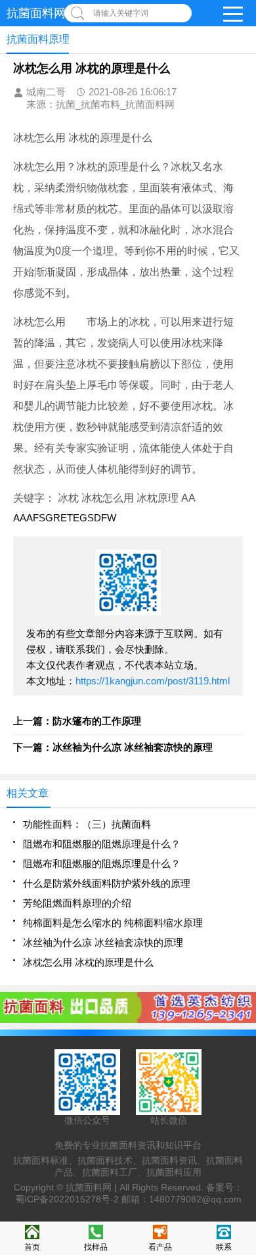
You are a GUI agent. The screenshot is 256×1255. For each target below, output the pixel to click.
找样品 (96, 1247)
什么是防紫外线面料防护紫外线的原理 (106, 883)
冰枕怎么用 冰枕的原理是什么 (88, 962)
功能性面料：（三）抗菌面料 (87, 824)
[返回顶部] (242, 1115)
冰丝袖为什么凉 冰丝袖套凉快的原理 (103, 942)
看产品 (160, 1247)
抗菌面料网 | (92, 1187)
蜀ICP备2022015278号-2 (67, 1199)
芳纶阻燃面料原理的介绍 (77, 903)
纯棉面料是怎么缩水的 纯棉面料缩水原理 (113, 922)
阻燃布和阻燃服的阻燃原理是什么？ (102, 843)
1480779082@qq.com (195, 1199)
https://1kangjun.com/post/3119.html (152, 680)
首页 (32, 1247)
